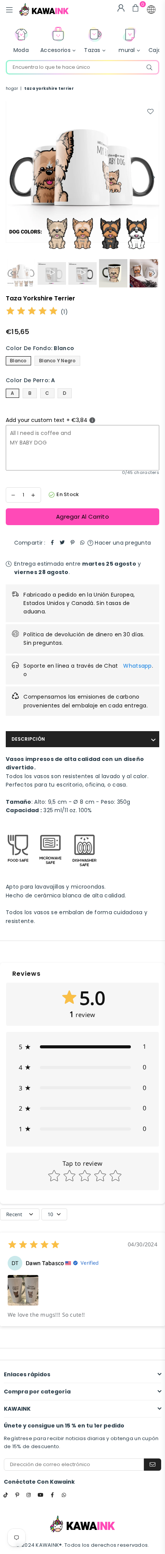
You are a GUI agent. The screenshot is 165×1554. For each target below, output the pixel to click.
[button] (151, 9)
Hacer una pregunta (122, 543)
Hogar (12, 88)
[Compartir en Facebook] (53, 543)
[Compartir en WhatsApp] (82, 543)
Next (153, 177)
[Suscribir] (152, 1464)
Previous (11, 177)
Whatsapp (137, 666)
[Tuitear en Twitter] (63, 543)
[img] (32, 312)
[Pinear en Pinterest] (73, 543)
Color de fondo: (40, 348)
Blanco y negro (57, 360)
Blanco (18, 360)
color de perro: (30, 380)
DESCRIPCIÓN (28, 739)
